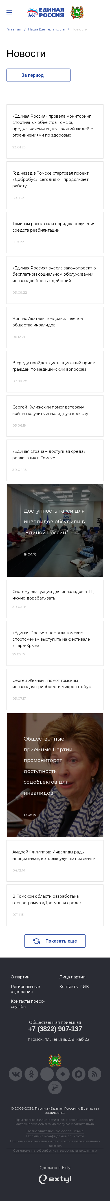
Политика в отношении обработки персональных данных (55, 1143)
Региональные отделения (25, 989)
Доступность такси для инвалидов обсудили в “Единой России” (54, 522)
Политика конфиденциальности (55, 1136)
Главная (13, 29)
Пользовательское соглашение (55, 1131)
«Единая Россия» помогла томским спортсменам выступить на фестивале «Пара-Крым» (51, 639)
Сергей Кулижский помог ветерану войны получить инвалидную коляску (50, 410)
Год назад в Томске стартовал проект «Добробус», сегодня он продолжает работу (50, 179)
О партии (20, 977)
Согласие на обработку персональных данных (55, 1150)
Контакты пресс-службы (28, 1004)
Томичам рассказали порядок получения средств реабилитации (53, 226)
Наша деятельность (46, 29)
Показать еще (61, 941)
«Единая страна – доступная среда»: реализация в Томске (49, 454)
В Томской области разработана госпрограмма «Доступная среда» (47, 899)
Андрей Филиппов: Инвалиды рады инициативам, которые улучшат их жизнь (53, 855)
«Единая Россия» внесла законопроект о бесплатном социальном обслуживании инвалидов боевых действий (54, 274)
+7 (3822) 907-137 (55, 1029)
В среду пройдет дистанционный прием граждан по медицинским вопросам (53, 366)
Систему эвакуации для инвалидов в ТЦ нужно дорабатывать (53, 594)
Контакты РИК (74, 986)
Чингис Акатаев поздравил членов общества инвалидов (47, 321)
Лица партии (72, 977)
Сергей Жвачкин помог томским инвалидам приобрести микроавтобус (51, 683)
